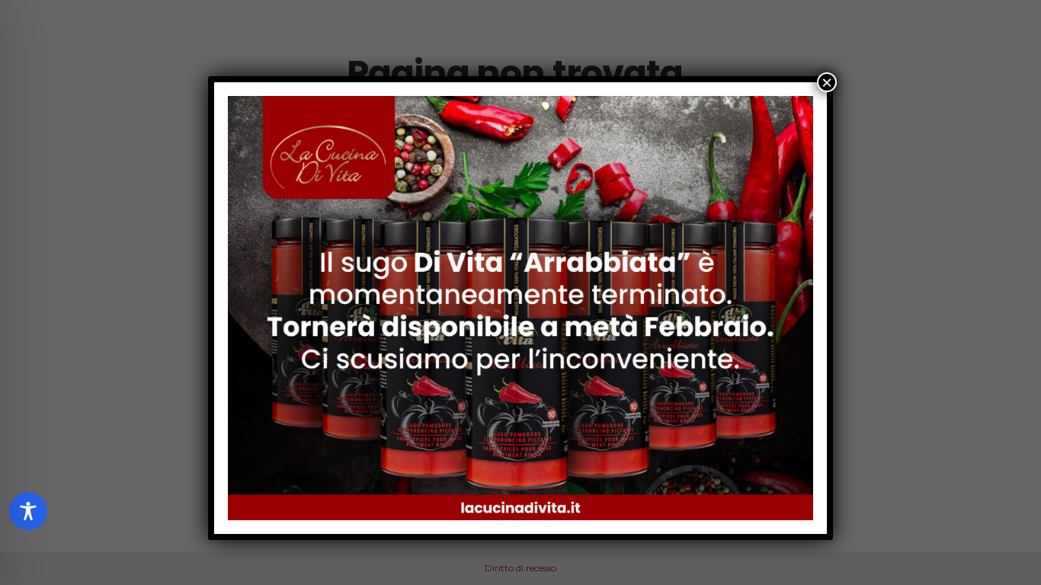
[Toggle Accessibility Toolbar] (28, 511)
